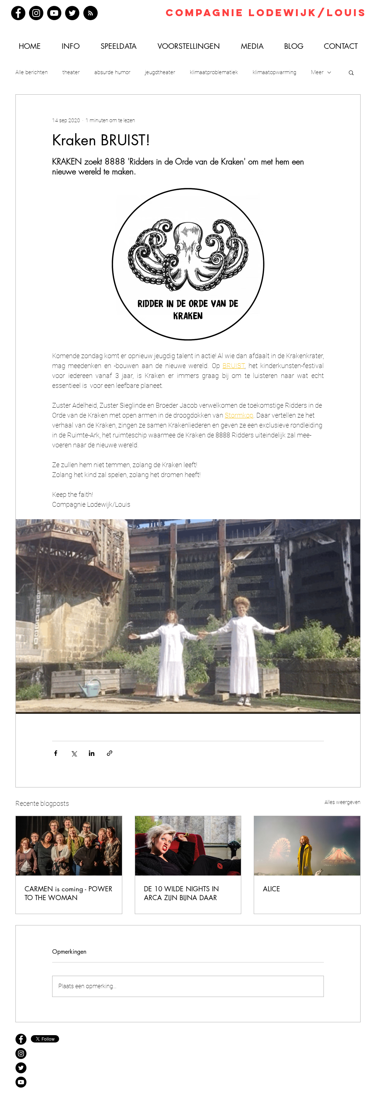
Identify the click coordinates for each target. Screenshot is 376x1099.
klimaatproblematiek (214, 72)
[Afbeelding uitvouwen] (188, 616)
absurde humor (112, 72)
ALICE (271, 888)
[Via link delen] (109, 753)
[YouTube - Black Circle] (20, 1082)
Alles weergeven (343, 802)
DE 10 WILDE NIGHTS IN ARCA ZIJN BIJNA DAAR (181, 893)
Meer (317, 72)
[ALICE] (307, 846)
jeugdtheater (160, 72)
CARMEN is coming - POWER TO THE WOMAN (68, 893)
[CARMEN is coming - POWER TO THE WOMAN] (69, 846)
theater (71, 72)
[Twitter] (72, 13)
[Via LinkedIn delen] (91, 753)
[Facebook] (18, 13)
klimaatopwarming (274, 72)
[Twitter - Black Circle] (20, 1067)
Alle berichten (31, 72)
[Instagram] (36, 13)
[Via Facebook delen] (55, 753)
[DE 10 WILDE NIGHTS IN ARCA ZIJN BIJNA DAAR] (188, 846)
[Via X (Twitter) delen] (73, 753)
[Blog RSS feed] (90, 13)
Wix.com (221, 1052)
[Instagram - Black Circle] (20, 1053)
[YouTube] (54, 13)
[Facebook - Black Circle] (20, 1039)
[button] (351, 72)
